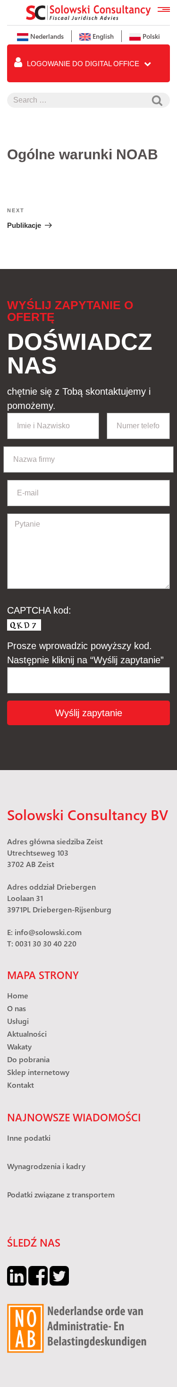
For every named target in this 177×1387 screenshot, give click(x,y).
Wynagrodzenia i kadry (46, 1166)
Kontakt (20, 1085)
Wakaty (19, 1046)
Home (17, 995)
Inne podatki (29, 1138)
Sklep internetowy (38, 1072)
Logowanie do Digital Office (83, 64)
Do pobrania (28, 1059)
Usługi (18, 1021)
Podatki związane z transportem (61, 1194)
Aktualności (27, 1034)
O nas (16, 1008)
